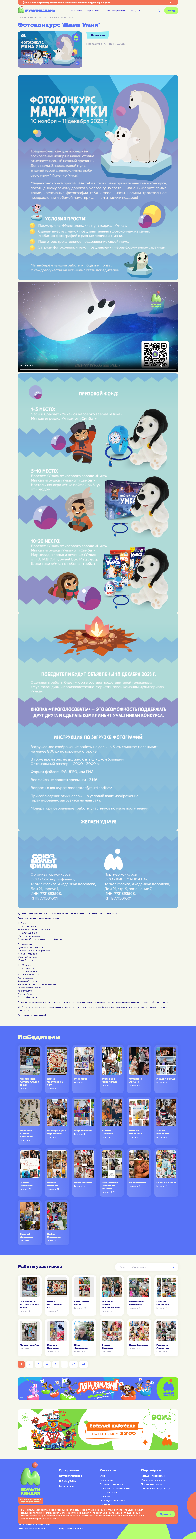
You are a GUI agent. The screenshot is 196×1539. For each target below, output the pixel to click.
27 (73, 1364)
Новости (76, 10)
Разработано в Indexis (72, 1528)
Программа (94, 10)
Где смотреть (108, 1480)
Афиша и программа (153, 1475)
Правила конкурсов (111, 1484)
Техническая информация (156, 1488)
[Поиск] (158, 10)
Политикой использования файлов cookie (105, 1515)
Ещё (134, 10)
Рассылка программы (154, 1480)
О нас (103, 1475)
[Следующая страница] (83, 1364)
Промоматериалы (151, 1484)
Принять (165, 1514)
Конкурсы (67, 1481)
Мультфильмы (116, 10)
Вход (171, 10)
